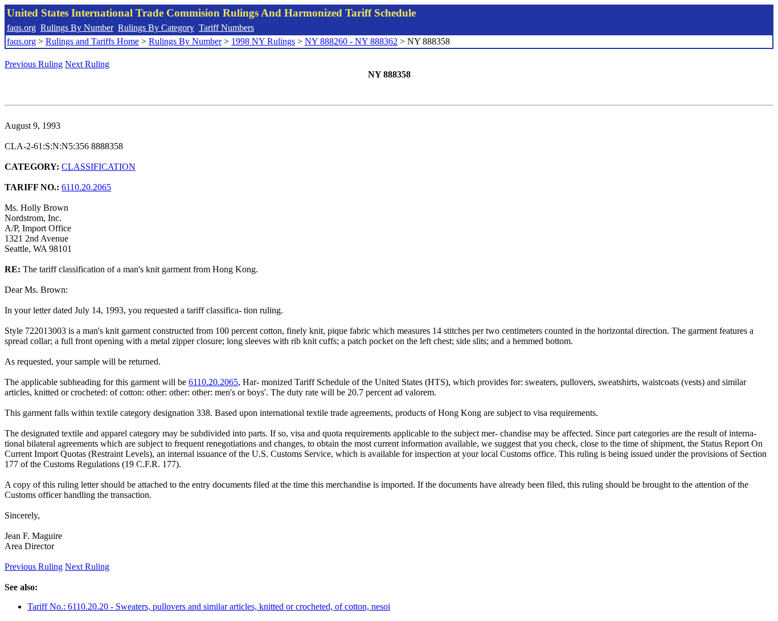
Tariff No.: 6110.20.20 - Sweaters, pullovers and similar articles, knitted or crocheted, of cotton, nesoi (208, 606)
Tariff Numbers (226, 27)
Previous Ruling (34, 64)
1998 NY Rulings (263, 41)
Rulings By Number (76, 27)
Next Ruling (87, 64)
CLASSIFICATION (99, 166)
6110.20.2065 (86, 187)
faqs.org (21, 27)
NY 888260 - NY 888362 (351, 41)
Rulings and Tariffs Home (92, 41)
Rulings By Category (156, 27)
